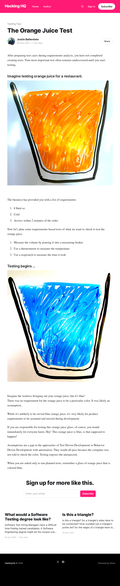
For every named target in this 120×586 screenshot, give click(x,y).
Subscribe (106, 6)
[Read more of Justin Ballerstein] (11, 41)
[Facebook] (63, 562)
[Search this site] (82, 6)
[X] (58, 562)
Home (35, 6)
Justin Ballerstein (28, 39)
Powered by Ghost (106, 563)
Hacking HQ (15, 6)
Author (47, 6)
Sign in (91, 6)
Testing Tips (14, 23)
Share (107, 41)
